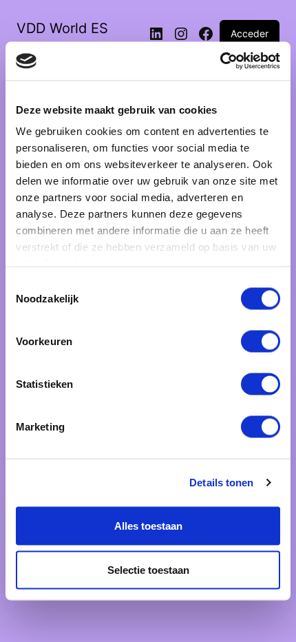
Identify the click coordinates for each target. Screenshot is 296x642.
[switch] (260, 341)
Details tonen (221, 482)
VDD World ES (62, 28)
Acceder (249, 33)
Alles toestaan (148, 525)
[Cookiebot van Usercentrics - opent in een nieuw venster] (220, 61)
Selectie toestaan (148, 569)
